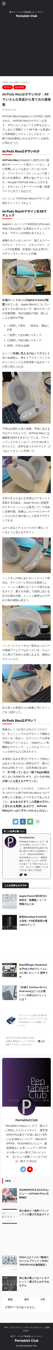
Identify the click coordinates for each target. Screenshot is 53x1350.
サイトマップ (16, 1327)
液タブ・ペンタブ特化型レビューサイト (26, 1336)
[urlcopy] (37, 822)
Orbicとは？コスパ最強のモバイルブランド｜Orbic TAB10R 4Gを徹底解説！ (33, 1261)
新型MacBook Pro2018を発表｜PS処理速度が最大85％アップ (33, 920)
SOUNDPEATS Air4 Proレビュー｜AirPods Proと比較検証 (34, 1193)
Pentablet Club (26, 16)
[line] (30, 822)
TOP (6, 1327)
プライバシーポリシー (33, 1327)
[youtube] (25, 875)
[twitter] (15, 822)
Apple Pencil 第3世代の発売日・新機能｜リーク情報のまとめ (33, 900)
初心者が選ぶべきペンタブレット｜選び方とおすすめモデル (34, 1282)
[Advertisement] (26, 49)
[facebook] (23, 822)
